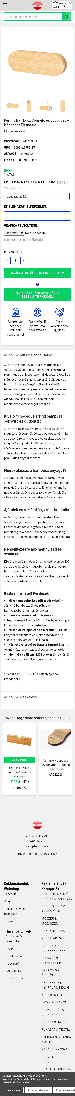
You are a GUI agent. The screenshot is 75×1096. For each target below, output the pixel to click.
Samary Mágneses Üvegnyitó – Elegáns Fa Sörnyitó (56, 764)
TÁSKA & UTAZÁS (53, 1002)
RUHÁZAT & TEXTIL (55, 1029)
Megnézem (19, 760)
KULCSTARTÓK (52, 938)
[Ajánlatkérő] (63, 5)
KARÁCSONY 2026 (54, 1049)
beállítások (13, 1090)
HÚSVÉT (47, 1057)
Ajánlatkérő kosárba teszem (36, 273)
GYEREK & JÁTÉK (54, 1022)
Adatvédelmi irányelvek (17, 1082)
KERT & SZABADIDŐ (55, 995)
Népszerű (12, 963)
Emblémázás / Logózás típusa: (36, 185)
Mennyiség (13, 252)
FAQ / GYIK (13, 971)
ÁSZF (9, 948)
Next (69, 717)
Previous (64, 717)
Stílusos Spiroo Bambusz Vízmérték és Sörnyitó (19, 772)
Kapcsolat (11, 894)
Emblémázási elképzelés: (25, 206)
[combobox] (37, 16)
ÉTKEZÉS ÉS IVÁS (53, 931)
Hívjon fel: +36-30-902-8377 (37, 853)
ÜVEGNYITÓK (28, 674)
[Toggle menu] (5, 5)
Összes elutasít (38, 1090)
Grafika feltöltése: (21, 225)
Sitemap (9, 921)
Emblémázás (14, 956)
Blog (7, 901)
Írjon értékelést (14, 131)
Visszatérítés (15, 978)
